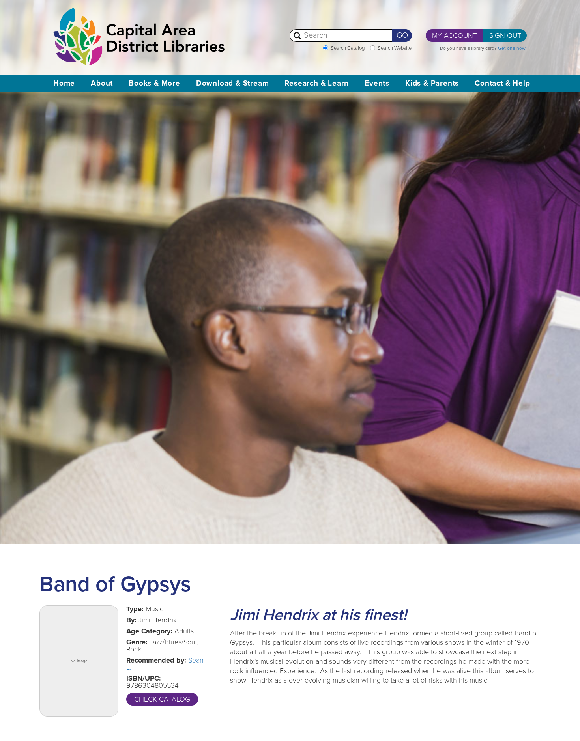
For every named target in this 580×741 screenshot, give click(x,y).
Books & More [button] (154, 83)
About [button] (102, 83)
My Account (454, 35)
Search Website (395, 48)
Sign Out (505, 35)
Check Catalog (162, 699)
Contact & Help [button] (502, 83)
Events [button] (377, 83)
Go (402, 35)
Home (64, 83)
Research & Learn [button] (316, 83)
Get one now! (512, 48)
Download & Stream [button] (232, 83)
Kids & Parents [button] (432, 83)
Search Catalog (348, 48)
